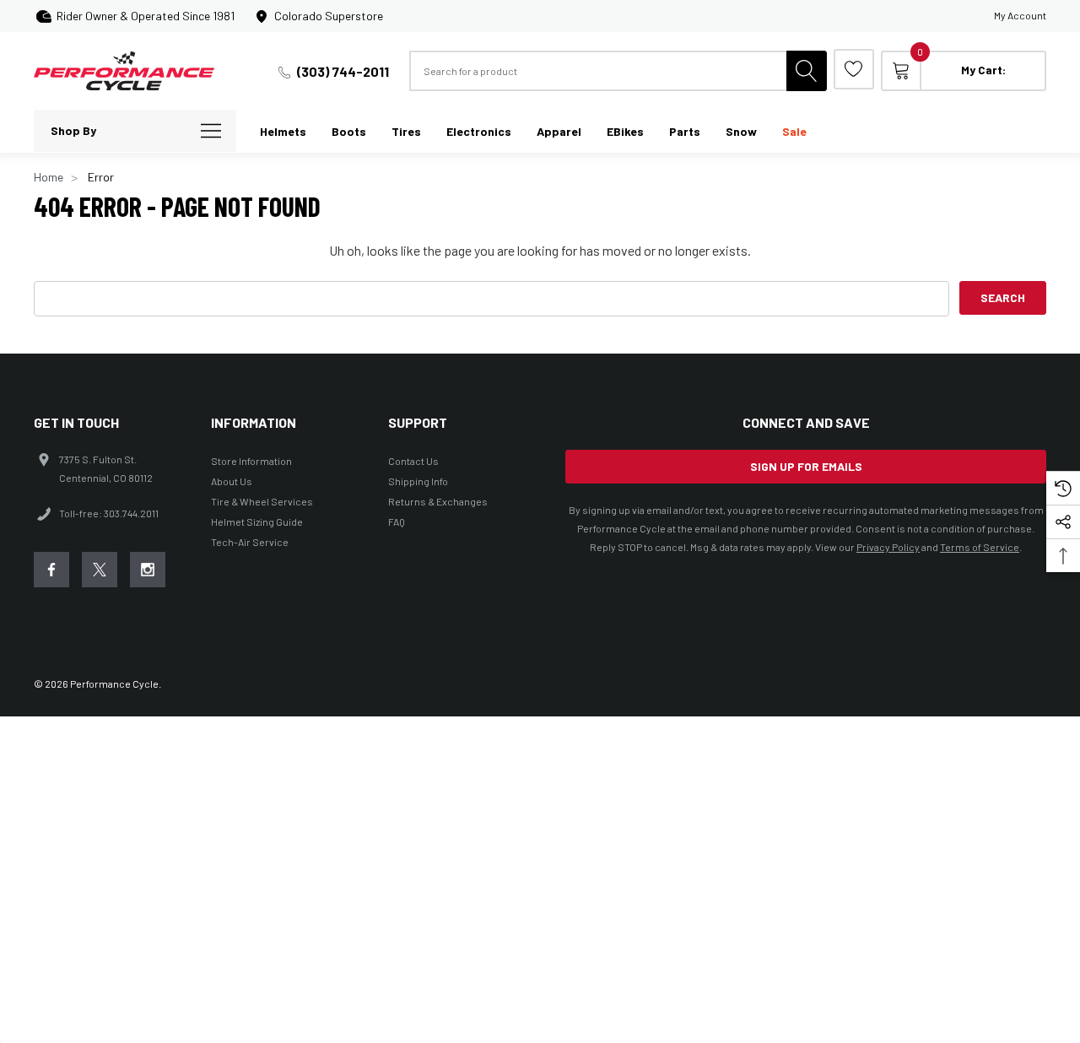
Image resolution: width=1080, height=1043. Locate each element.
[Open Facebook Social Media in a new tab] (51, 569)
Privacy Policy (888, 547)
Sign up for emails (806, 466)
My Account (1020, 15)
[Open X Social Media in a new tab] (99, 569)
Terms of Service (979, 547)
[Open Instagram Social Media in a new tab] (147, 569)
